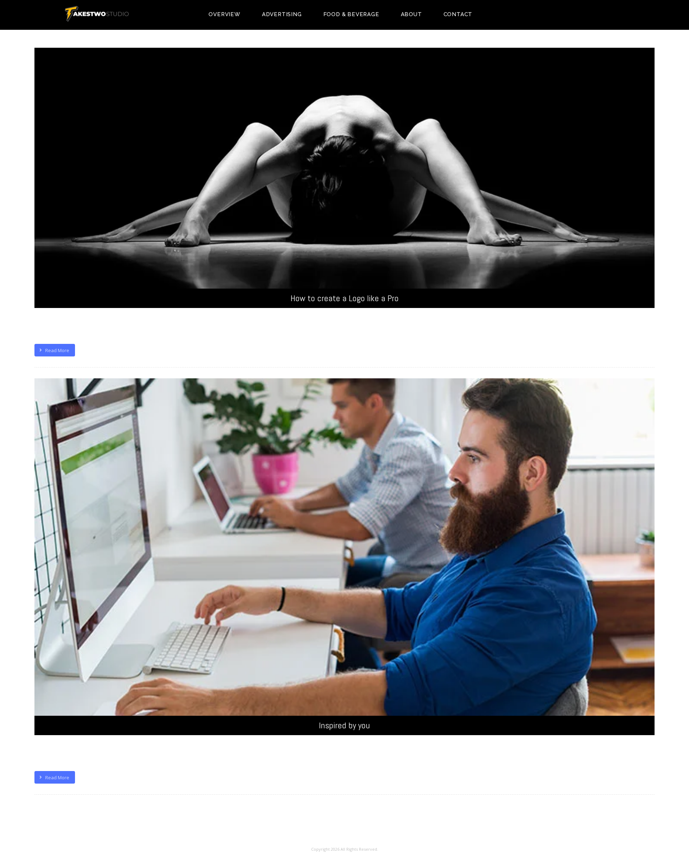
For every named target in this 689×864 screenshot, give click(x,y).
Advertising (282, 14)
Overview (224, 14)
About (411, 14)
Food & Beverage (351, 14)
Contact (458, 14)
